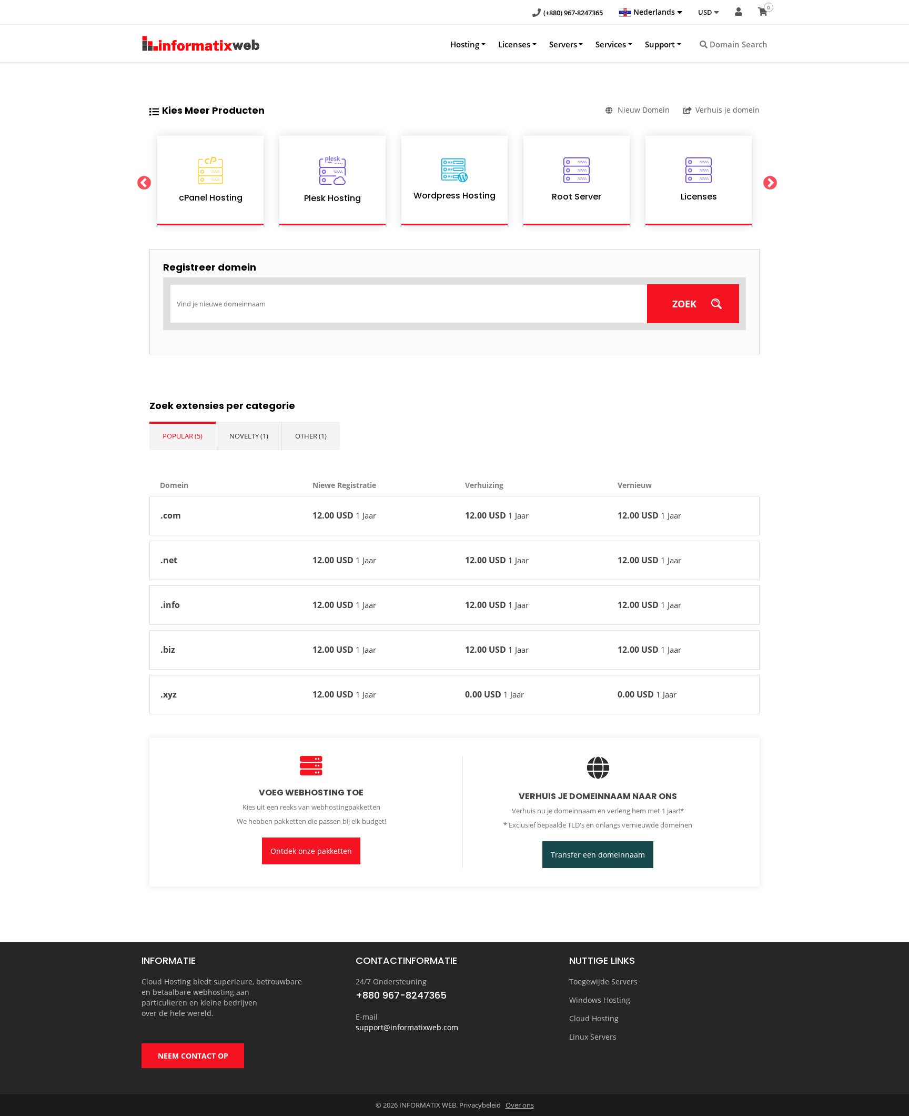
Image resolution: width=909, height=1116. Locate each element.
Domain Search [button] (737, 44)
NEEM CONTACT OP (193, 1056)
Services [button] (610, 44)
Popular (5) (183, 436)
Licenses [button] (514, 44)
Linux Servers (593, 1037)
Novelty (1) (248, 436)
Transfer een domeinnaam (598, 855)
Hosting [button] (464, 44)
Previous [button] (141, 180)
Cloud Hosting (594, 1018)
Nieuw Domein (644, 110)
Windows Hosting (599, 1000)
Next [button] (767, 180)
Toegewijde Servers (603, 981)
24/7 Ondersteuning (391, 981)
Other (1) (311, 436)
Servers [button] (563, 44)
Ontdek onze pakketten (311, 851)
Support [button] (660, 44)
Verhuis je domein (727, 110)
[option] (210, 180)
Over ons (520, 1105)
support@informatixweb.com (407, 1027)
